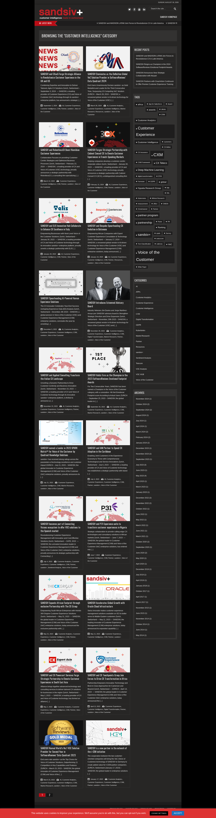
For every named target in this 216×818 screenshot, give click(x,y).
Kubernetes (142, 198)
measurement (143, 204)
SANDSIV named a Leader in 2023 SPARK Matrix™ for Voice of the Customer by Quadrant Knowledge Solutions (59, 451)
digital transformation (145, 176)
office (155, 204)
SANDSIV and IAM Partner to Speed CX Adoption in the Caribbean (105, 449)
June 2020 (140, 553)
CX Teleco (161, 163)
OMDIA (165, 204)
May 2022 (140, 520)
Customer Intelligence (48, 109)
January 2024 (141, 443)
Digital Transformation (95, 337)
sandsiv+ (70, 109)
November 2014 (142, 619)
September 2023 (142, 459)
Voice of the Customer (103, 263)
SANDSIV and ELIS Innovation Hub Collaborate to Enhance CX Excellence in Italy (61, 227)
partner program (148, 215)
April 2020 (140, 564)
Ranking (161, 227)
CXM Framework (144, 162)
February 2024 (142, 437)
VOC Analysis (141, 369)
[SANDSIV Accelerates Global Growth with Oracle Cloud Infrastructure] (108, 587)
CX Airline (167, 147)
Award (170, 104)
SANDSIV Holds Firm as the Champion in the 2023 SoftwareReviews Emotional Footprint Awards (108, 378)
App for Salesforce (155, 104)
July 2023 (140, 465)
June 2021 (140, 531)
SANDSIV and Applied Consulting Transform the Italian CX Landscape (60, 376)
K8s (168, 193)
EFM (160, 176)
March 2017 (140, 602)
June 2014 (140, 630)
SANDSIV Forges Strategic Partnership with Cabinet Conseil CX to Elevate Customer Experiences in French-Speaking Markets (107, 153)
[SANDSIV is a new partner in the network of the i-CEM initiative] (108, 732)
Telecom (139, 363)
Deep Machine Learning (151, 170)
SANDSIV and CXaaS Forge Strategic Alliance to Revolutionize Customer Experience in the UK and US (61, 77)
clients (163, 109)
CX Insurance (143, 152)
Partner (64, 109)
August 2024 (141, 415)
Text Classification (144, 244)
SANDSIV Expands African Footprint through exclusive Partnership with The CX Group (60, 604)
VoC (170, 244)
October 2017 (141, 591)
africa (140, 104)
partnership (145, 222)
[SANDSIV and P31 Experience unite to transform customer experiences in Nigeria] (108, 508)
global (163, 182)
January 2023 (141, 492)
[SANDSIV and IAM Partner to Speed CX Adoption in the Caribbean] (108, 432)
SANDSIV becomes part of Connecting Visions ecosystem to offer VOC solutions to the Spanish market (60, 527)
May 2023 (140, 476)
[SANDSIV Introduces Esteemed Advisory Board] (108, 285)
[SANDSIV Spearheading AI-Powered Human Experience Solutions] (61, 282)
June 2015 (140, 613)
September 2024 (142, 410)
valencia (159, 244)
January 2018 (141, 586)
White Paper (142, 267)
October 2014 (141, 624)
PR (169, 222)
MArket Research (158, 198)
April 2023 (140, 481)
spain (158, 233)
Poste (160, 222)
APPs (138, 292)
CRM (163, 114)
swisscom (160, 238)
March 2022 (140, 525)
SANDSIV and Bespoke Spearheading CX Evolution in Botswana (105, 227)
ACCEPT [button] (178, 813)
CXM (58, 109)
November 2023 (142, 454)
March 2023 (140, 487)
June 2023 (140, 470)
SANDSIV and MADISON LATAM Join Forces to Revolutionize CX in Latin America (114, 23)
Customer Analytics (116, 105)
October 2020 (141, 542)
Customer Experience (72, 105)
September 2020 (142, 547)
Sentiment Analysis (54, 567)
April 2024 (140, 426)
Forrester (141, 181)
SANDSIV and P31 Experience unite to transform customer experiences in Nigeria (107, 525)
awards (152, 110)
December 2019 (142, 569)
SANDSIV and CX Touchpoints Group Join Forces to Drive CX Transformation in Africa (107, 676)
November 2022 (142, 503)
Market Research (110, 337)
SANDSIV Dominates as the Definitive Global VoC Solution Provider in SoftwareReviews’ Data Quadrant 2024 (107, 77)
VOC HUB (140, 374)
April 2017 (140, 597)
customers (167, 142)
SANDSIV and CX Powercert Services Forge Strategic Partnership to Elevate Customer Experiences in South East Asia (60, 678)
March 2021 (140, 536)
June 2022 (140, 514)
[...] (79, 100)
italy (168, 188)
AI (63, 105)
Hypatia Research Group (149, 188)
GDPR (152, 181)
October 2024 (141, 404)
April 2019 (140, 580)
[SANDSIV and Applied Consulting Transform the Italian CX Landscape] (61, 359)
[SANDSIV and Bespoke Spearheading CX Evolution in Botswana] (108, 210)
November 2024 (142, 399)
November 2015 (142, 608)
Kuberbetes (140, 330)
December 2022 (142, 498)
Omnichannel (142, 209)
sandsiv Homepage (168, 16)
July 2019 (140, 575)
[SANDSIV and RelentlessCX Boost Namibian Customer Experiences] (61, 134)
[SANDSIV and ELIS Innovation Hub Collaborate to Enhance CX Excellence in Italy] (61, 210)
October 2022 (141, 509)
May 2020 (140, 558)
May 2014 (140, 635)
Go (175, 9)
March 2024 (140, 432)
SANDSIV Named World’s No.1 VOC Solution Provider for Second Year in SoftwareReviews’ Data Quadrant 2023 (60, 751)
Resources (99, 112)
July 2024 (140, 421)
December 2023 (142, 448)
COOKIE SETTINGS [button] (158, 813)
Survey (168, 233)
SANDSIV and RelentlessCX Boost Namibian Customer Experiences (60, 151)
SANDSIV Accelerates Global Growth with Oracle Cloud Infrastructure (106, 604)
